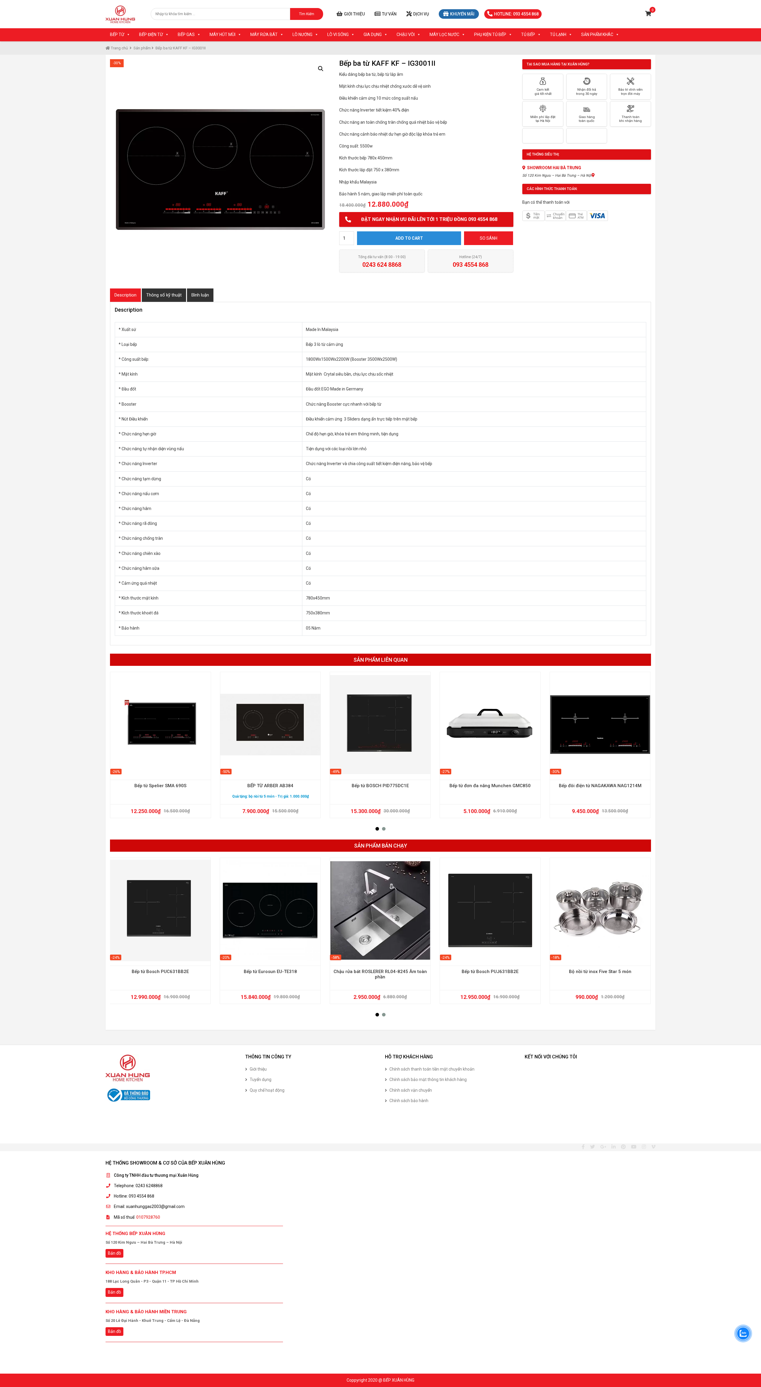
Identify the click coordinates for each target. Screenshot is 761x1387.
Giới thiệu (354, 14)
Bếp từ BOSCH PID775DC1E (380, 785)
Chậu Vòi (406, 34)
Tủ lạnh (558, 34)
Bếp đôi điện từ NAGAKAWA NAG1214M (600, 785)
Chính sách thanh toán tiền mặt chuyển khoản (431, 1069)
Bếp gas (186, 34)
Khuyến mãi (462, 14)
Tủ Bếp (528, 34)
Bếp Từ (117, 34)
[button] (377, 829)
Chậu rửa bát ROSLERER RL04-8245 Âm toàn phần (380, 974)
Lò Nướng (302, 34)
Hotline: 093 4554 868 (516, 14)
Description (125, 295)
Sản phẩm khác (597, 34)
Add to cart (409, 238)
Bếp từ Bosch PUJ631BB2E (490, 971)
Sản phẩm (142, 48)
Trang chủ (119, 48)
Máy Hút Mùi (222, 34)
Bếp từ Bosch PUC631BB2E (160, 971)
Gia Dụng (373, 34)
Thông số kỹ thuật (164, 295)
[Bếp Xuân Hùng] (120, 14)
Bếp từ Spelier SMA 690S (160, 785)
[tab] (125, 295)
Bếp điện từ (151, 34)
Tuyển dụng (260, 1079)
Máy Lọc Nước (444, 34)
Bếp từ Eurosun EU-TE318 (270, 971)
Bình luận (200, 295)
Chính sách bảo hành (408, 1100)
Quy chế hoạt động (267, 1090)
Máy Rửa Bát (264, 34)
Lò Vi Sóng (338, 34)
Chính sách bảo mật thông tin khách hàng (428, 1079)
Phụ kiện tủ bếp (490, 34)
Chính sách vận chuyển (410, 1090)
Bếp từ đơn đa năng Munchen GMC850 (490, 785)
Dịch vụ (421, 14)
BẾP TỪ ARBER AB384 (270, 785)
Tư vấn (389, 14)
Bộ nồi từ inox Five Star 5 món (600, 971)
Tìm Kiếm (306, 14)
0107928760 (148, 1217)
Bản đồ (114, 1253)
